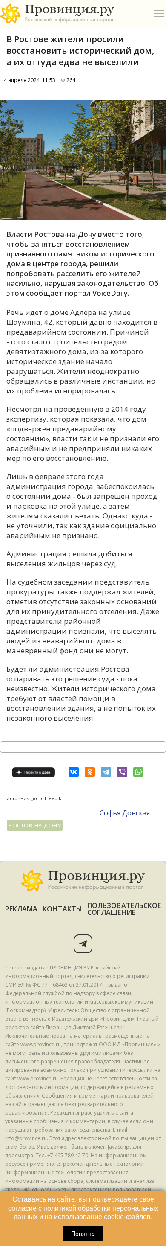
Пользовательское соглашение (124, 909)
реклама (21, 908)
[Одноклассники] (90, 772)
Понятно (83, 1233)
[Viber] (122, 772)
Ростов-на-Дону (35, 825)
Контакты (62, 908)
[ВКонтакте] (74, 772)
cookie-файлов (127, 1216)
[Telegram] (106, 772)
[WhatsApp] (138, 772)
